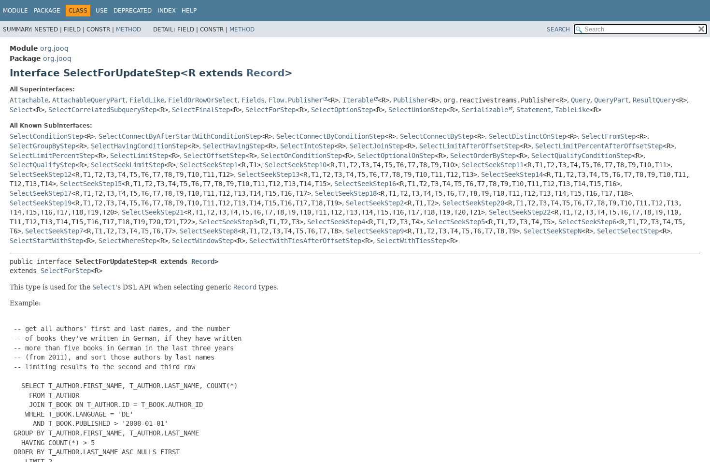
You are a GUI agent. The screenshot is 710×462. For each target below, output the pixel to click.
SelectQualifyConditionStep (581, 155)
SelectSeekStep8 (209, 231)
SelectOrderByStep (483, 155)
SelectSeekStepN (553, 231)
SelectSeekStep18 (346, 193)
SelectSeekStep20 (473, 203)
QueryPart (611, 100)
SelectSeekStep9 (375, 231)
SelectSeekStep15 (91, 184)
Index (166, 10)
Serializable (485, 110)
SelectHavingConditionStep (139, 146)
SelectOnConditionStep (301, 155)
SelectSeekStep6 (587, 222)
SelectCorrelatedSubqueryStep (102, 110)
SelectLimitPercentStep (52, 155)
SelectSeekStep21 (153, 212)
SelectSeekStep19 (40, 203)
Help (189, 10)
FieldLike (146, 100)
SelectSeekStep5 (456, 222)
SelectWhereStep (127, 241)
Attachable (29, 100)
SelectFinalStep (201, 110)
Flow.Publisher (296, 100)
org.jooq (54, 48)
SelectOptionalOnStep (396, 155)
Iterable (357, 100)
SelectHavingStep (234, 146)
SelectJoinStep (377, 146)
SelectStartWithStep (46, 241)
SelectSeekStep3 (228, 222)
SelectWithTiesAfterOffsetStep (305, 241)
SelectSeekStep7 (54, 231)
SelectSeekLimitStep (127, 165)
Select (21, 110)
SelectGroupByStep (42, 146)
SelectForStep (270, 110)
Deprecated (133, 10)
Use (102, 10)
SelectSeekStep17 (40, 193)
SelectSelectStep (628, 231)
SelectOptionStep (342, 110)
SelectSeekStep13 (268, 174)
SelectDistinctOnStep (527, 136)
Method (128, 29)
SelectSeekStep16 (365, 184)
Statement (533, 110)
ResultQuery (654, 100)
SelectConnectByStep (436, 136)
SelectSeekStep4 (336, 222)
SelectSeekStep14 (512, 174)
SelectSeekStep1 (209, 165)
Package (47, 10)
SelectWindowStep (203, 241)
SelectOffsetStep (214, 155)
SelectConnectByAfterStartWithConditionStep (180, 136)
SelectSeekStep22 (520, 212)
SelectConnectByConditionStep (330, 136)
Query (580, 100)
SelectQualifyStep (42, 165)
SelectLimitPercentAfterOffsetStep (599, 146)
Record (265, 73)
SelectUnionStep (417, 110)
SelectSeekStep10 (296, 165)
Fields (253, 100)
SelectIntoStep (307, 146)
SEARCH (558, 29)
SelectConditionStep (46, 136)
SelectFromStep (609, 136)
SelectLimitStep (139, 155)
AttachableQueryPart (89, 100)
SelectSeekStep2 (375, 203)
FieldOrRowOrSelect (203, 100)
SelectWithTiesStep (411, 241)
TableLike (572, 110)
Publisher (410, 100)
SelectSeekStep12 (40, 174)
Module (15, 10)
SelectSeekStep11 (493, 165)
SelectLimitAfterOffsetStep (469, 146)
